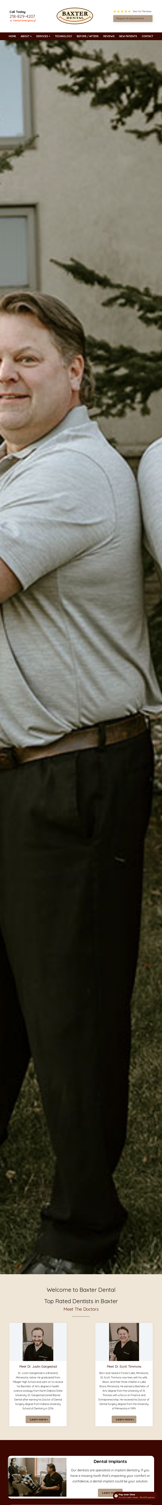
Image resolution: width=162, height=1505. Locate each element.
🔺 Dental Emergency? (22, 20)
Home (12, 36)
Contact (147, 36)
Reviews (109, 36)
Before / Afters (88, 36)
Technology (63, 36)
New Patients (128, 36)
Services (42, 36)
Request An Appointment (130, 18)
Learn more (38, 1419)
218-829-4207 (22, 16)
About (25, 36)
